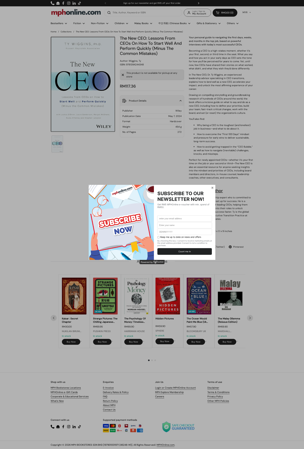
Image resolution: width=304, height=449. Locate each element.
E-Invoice (108, 387)
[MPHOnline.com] (76, 12)
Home (53, 31)
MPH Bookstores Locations (66, 387)
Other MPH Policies (218, 401)
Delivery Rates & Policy (116, 392)
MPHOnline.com (165, 444)
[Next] (250, 318)
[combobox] (143, 12)
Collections (66, 31)
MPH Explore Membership (169, 392)
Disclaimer (213, 387)
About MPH (109, 405)
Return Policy (110, 401)
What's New (57, 401)
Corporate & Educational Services (70, 396)
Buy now (71, 341)
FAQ (105, 396)
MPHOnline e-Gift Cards (64, 392)
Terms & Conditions (218, 392)
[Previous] (54, 318)
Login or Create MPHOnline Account (175, 387)
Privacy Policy (215, 396)
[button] (225, 13)
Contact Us (109, 409)
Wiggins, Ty (135, 61)
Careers (159, 396)
